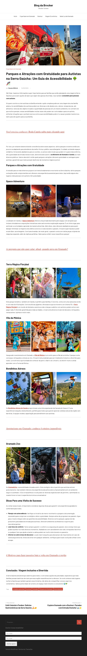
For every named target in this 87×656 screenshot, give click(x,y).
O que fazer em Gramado (27, 16)
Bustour (40, 16)
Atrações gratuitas (18, 589)
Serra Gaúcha (58, 589)
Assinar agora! (11, 644)
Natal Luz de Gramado (66, 16)
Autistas (28, 589)
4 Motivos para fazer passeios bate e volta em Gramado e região (36, 555)
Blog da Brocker (43, 5)
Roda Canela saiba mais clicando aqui (35, 131)
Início (15, 16)
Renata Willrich (13, 88)
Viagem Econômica (51, 16)
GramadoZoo (12, 487)
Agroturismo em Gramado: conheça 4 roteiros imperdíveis (33, 428)
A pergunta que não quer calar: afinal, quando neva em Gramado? (37, 249)
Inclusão (35, 589)
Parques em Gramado (46, 589)
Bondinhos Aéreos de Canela (18, 408)
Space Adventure (28, 221)
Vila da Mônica (39, 355)
